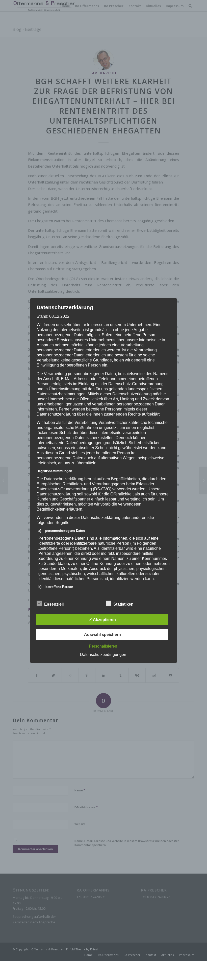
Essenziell (54, 604)
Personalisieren (103, 646)
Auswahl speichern (102, 634)
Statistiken (123, 604)
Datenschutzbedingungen (103, 654)
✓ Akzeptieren (102, 619)
